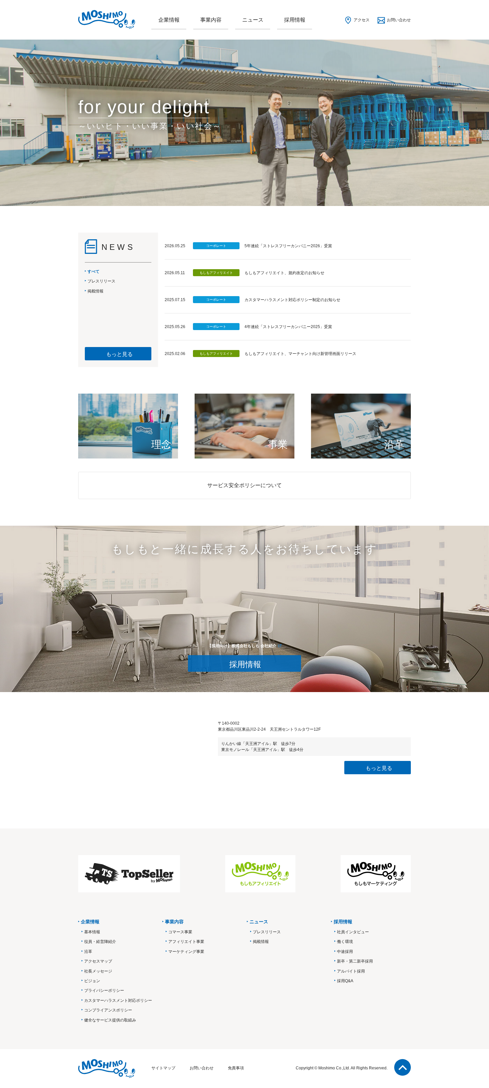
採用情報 (294, 20)
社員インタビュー (353, 932)
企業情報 (169, 20)
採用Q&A (345, 981)
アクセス (362, 20)
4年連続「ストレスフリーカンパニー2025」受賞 (288, 326)
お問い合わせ (399, 20)
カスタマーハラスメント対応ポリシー (118, 1000)
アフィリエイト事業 (186, 941)
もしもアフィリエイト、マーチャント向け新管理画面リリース (300, 353)
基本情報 (92, 932)
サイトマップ (163, 1068)
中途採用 (345, 951)
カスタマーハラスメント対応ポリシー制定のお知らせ (292, 299)
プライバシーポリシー (104, 990)
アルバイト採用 (351, 971)
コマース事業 (180, 932)
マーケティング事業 (186, 951)
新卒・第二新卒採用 (355, 961)
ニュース (252, 20)
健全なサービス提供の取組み (110, 1020)
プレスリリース (267, 932)
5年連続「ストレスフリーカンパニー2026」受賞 (288, 246)
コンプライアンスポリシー (108, 1010)
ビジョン (92, 981)
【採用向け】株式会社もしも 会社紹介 (242, 645)
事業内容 (211, 20)
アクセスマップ (98, 961)
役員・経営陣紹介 (100, 941)
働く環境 (345, 941)
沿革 (88, 951)
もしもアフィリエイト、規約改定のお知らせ (284, 273)
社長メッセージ (98, 971)
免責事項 (236, 1068)
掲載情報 (261, 941)
